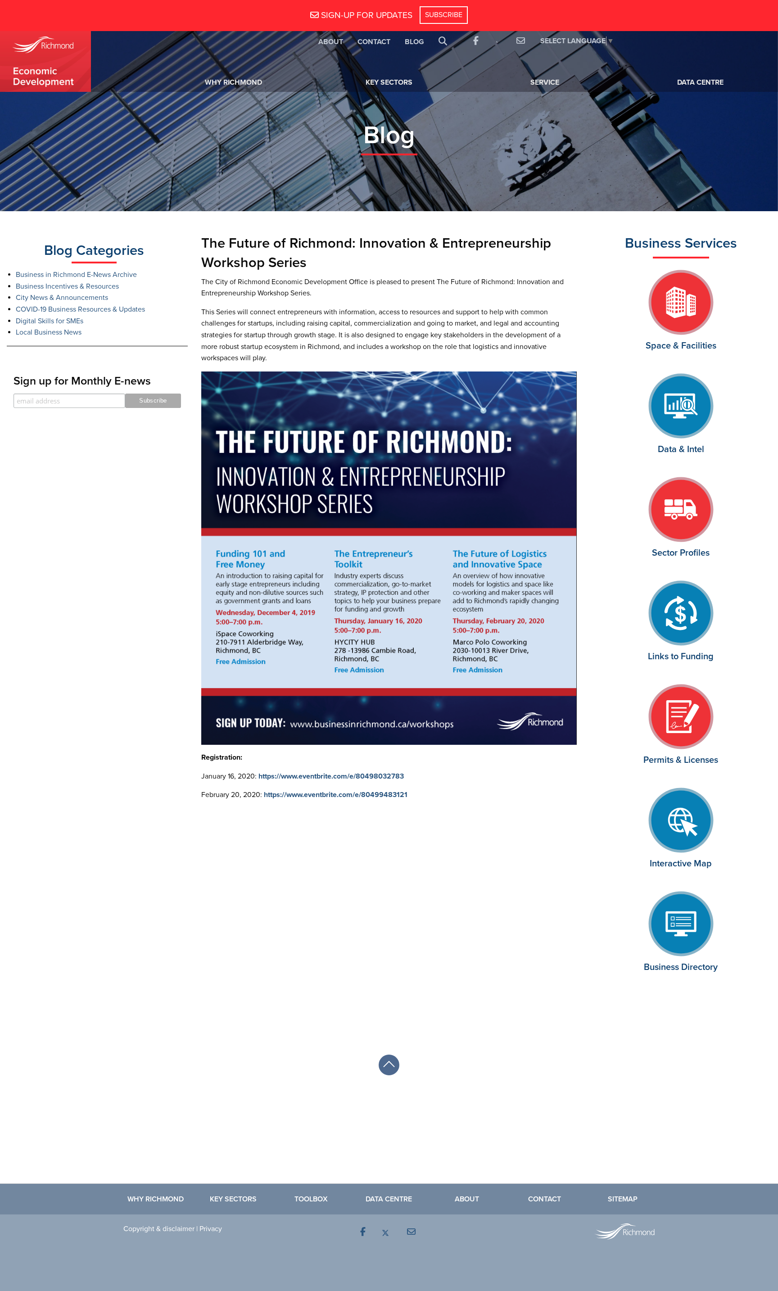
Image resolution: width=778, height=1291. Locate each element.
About (330, 41)
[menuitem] (330, 41)
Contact (373, 41)
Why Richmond (233, 82)
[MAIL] (519, 41)
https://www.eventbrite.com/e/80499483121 (336, 794)
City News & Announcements (62, 297)
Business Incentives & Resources (67, 286)
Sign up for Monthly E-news (82, 381)
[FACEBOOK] (475, 41)
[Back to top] (389, 1065)
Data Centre (700, 82)
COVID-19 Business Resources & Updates (80, 309)
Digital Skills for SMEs (49, 321)
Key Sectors (389, 82)
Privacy (210, 1228)
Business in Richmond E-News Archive (76, 274)
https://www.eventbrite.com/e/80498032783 (331, 776)
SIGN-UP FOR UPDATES (365, 15)
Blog (414, 41)
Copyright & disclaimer (158, 1228)
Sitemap (623, 1199)
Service (544, 82)
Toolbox (311, 1199)
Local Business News (48, 332)
